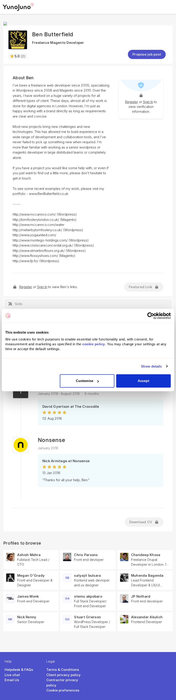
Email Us (12, 680)
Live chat (12, 675)
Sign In (148, 102)
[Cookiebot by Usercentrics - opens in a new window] (151, 315)
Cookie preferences (62, 690)
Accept (143, 381)
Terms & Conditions (62, 669)
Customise (84, 381)
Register (131, 102)
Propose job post (146, 54)
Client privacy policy (63, 675)
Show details (151, 366)
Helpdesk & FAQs (19, 669)
